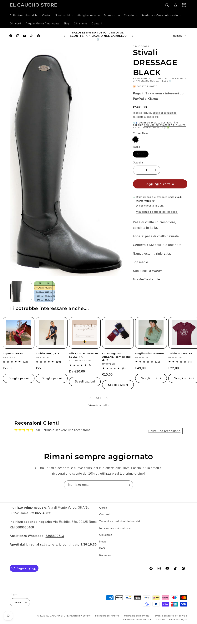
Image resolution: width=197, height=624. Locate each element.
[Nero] (135, 139)
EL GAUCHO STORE (57, 616)
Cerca (103, 507)
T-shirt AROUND (47, 353)
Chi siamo (105, 534)
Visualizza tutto (98, 405)
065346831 (43, 513)
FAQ (102, 548)
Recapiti (160, 619)
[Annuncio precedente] (64, 35)
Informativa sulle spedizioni (137, 619)
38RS (140, 154)
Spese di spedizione (165, 113)
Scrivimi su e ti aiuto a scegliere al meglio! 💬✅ (159, 126)
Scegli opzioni (19, 378)
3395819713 (55, 535)
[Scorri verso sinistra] (90, 398)
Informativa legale (178, 619)
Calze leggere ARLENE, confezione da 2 (116, 357)
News (102, 541)
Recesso (105, 555)
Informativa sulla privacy (137, 616)
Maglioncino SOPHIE (149, 353)
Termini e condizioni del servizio (120, 521)
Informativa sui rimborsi (114, 528)
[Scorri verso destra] (107, 398)
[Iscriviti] (128, 484)
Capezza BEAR (13, 353)
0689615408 (25, 527)
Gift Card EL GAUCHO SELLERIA (84, 355)
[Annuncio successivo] (133, 35)
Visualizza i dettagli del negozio (157, 211)
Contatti (104, 514)
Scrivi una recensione (164, 431)
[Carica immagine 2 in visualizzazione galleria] (44, 291)
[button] (64, 15)
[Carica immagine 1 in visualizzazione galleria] (21, 291)
